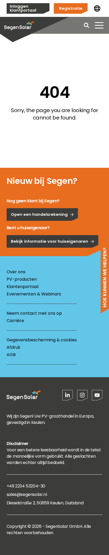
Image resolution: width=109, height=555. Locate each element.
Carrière (15, 321)
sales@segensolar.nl (27, 494)
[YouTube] (97, 395)
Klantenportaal (22, 287)
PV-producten (22, 279)
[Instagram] (82, 395)
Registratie (71, 8)
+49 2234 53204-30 (26, 486)
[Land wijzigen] (97, 8)
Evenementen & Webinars (34, 294)
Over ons (16, 272)
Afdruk (13, 347)
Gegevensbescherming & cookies (42, 340)
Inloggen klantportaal (23, 8)
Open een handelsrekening (39, 214)
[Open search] (86, 25)
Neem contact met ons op (34, 313)
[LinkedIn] (67, 395)
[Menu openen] (99, 25)
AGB (11, 355)
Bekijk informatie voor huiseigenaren (49, 241)
